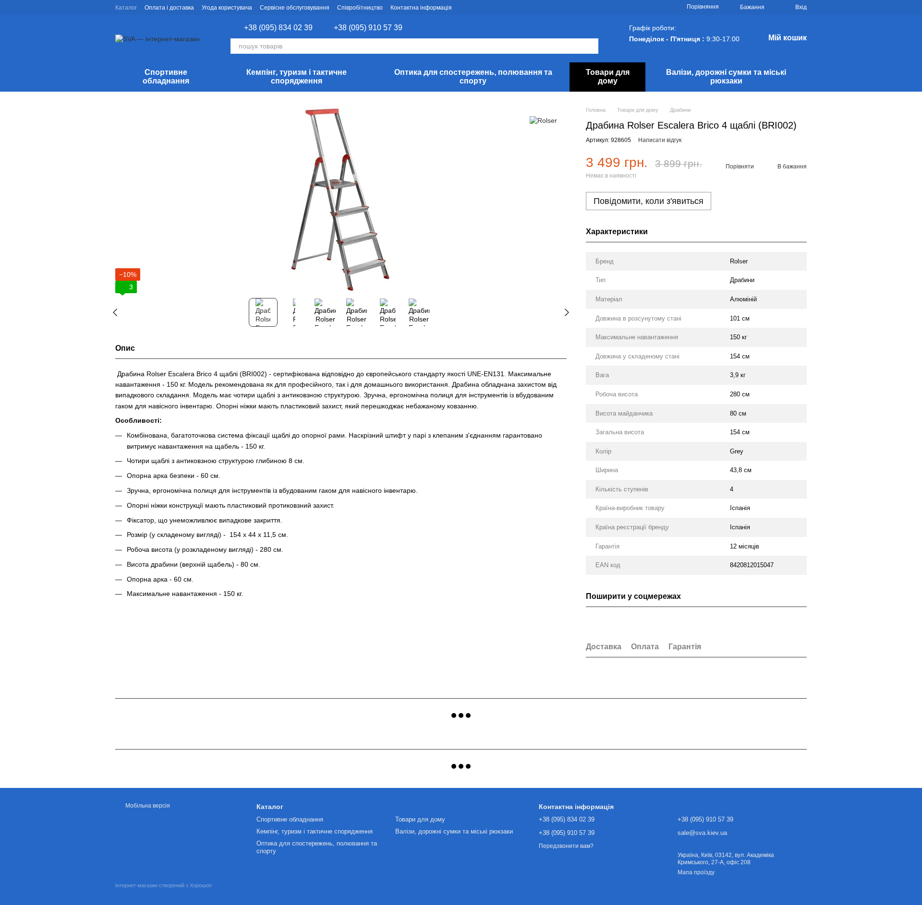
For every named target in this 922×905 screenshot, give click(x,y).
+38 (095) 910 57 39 (368, 28)
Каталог (126, 7)
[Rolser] (543, 120)
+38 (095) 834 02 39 (278, 28)
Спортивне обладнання (166, 76)
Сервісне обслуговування (294, 7)
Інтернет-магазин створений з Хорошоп (163, 885)
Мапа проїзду (696, 872)
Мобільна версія (147, 805)
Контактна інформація (421, 7)
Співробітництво (360, 7)
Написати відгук (659, 140)
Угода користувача (227, 7)
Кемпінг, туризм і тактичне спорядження (296, 76)
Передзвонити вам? (566, 846)
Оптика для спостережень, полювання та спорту (473, 76)
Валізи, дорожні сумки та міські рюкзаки (726, 76)
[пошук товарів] (590, 46)
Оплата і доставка (169, 7)
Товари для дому (608, 76)
